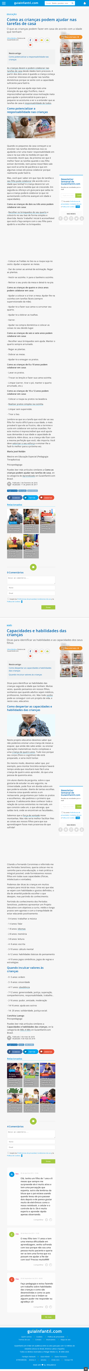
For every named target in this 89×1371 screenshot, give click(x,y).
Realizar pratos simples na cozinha (25, 404)
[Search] (72, 3)
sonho (50, 695)
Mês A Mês (13, 523)
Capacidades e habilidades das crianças (14, 528)
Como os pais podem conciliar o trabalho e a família (30, 526)
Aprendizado (28, 475)
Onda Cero (55, 1360)
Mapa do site (65, 1340)
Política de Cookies (13, 602)
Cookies (39, 1337)
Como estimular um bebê (29, 1082)
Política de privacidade (56, 1337)
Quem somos (26, 1337)
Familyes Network (28, 1357)
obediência (24, 987)
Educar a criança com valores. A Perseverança (47, 1081)
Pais (27, 518)
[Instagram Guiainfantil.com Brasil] (71, 218)
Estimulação (30, 1077)
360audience (51, 1365)
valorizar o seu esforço (23, 443)
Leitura (12, 1070)
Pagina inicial (12, 491)
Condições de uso (75, 204)
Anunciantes (50, 1340)
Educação (12, 14)
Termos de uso (24, 1340)
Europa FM (69, 1360)
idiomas (22, 928)
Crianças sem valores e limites (30, 1107)
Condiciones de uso (44, 599)
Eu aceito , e (71, 204)
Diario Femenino (61, 1357)
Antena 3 (32, 1360)
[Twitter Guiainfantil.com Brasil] (76, 218)
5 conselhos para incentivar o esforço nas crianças (30, 551)
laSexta (43, 1360)
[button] (9, 4)
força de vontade (31, 815)
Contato (38, 1340)
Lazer (44, 1098)
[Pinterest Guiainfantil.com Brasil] (66, 218)
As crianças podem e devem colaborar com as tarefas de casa (46, 524)
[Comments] (30, 45)
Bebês (9, 625)
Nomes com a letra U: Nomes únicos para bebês (76, 58)
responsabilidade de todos (38, 103)
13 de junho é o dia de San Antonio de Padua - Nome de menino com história (65, 42)
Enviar (48, 607)
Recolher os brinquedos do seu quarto (27, 212)
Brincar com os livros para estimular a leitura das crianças (14, 1079)
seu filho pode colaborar (19, 181)
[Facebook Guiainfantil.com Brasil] (60, 218)
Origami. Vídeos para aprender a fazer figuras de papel (47, 1105)
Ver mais (48, 1317)
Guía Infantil (45, 1357)
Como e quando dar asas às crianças (14, 552)
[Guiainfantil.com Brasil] (26, 4)
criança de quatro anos (23, 752)
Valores (45, 1075)
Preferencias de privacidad (27, 599)
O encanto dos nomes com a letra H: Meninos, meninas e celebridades (78, 47)
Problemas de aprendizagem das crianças (15, 1106)
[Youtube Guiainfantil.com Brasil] (82, 218)
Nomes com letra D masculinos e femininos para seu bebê (66, 57)
